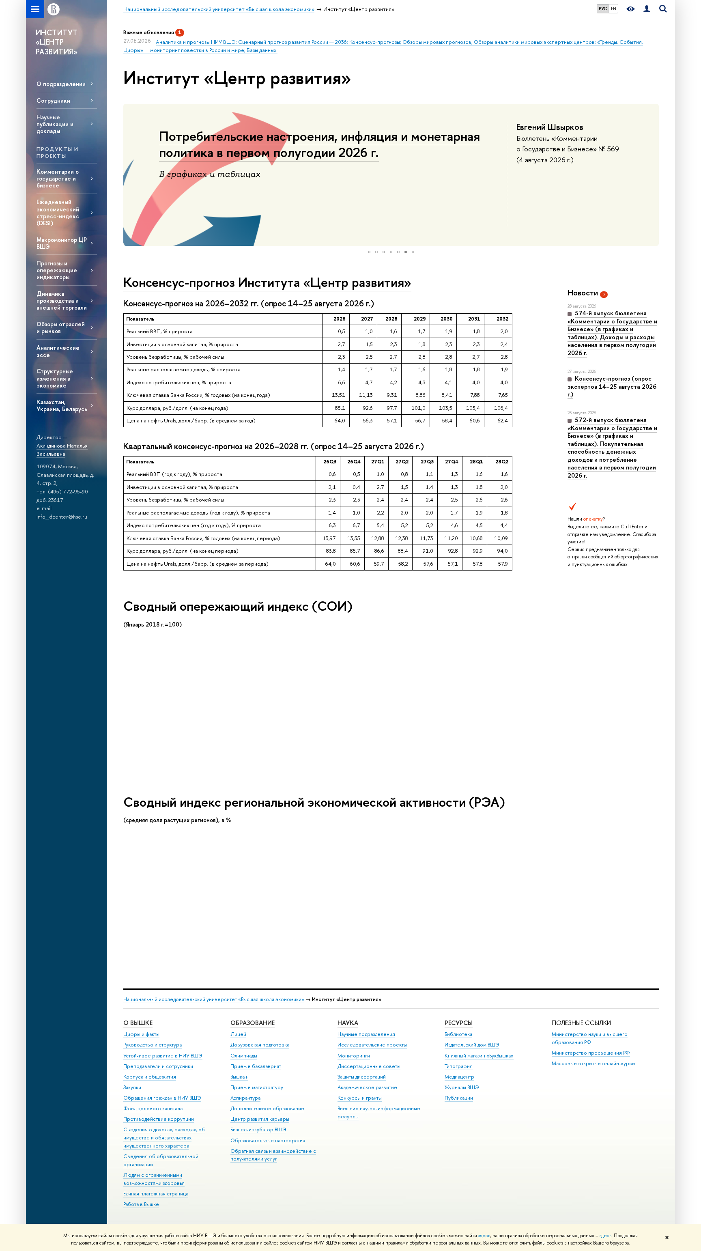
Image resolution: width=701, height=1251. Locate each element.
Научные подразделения (366, 1034)
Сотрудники (53, 100)
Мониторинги (354, 1055)
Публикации (459, 1097)
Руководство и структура (152, 1044)
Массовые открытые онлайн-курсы (593, 1063)
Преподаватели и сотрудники (158, 1066)
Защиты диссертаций (362, 1076)
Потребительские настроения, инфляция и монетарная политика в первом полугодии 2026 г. (319, 144)
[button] (130, 174)
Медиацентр (459, 1076)
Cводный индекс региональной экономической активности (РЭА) (314, 802)
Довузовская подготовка (259, 1044)
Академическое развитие (367, 1087)
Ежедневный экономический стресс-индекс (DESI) (58, 212)
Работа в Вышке (141, 1204)
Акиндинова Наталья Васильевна (62, 450)
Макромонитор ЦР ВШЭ (62, 243)
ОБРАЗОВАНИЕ (252, 1022)
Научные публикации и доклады (55, 124)
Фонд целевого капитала (153, 1108)
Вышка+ (239, 1076)
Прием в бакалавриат (255, 1066)
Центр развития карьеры (259, 1118)
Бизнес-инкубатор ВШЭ (258, 1129)
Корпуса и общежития (149, 1076)
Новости (583, 292)
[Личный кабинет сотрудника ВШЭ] (647, 9)
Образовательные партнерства (267, 1140)
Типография (459, 1066)
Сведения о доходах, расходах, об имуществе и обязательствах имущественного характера (164, 1137)
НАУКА (348, 1022)
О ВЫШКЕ (138, 1022)
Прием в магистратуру (256, 1087)
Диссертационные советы (369, 1066)
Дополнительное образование (267, 1108)
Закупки (132, 1087)
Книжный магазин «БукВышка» (479, 1055)
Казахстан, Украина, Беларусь (62, 405)
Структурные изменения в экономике (55, 378)
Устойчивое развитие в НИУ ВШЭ (162, 1055)
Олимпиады (243, 1055)
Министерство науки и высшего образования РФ (590, 1038)
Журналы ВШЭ (462, 1087)
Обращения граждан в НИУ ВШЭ (162, 1097)
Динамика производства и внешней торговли (62, 300)
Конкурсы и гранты (360, 1097)
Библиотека (458, 1034)
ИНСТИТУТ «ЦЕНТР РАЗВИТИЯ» (57, 42)
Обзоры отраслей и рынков (61, 327)
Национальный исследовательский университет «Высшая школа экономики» (213, 999)
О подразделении (61, 84)
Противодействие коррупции (158, 1118)
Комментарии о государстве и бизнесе (58, 178)
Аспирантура (245, 1097)
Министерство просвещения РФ (591, 1052)
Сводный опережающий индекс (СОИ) (238, 606)
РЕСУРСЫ (459, 1022)
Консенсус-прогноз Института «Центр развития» (267, 282)
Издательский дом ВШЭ (472, 1044)
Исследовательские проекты (372, 1044)
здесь (484, 1235)
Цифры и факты (141, 1034)
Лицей (238, 1034)
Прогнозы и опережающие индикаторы (57, 270)
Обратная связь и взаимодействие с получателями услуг (273, 1155)
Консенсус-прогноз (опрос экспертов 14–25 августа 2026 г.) (612, 386)
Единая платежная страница (155, 1193)
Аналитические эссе (58, 351)
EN (613, 8)
